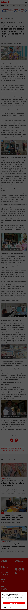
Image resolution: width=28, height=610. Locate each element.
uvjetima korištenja (15, 599)
